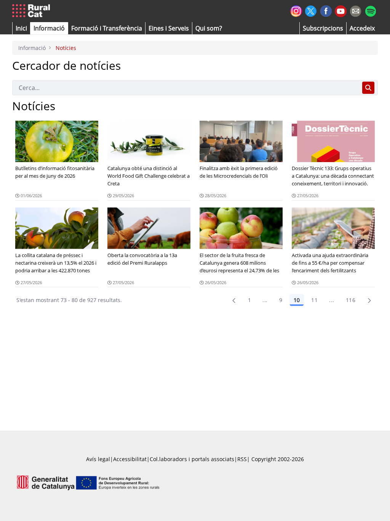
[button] (21, 28)
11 (314, 300)
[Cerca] (368, 88)
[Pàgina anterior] (234, 300)
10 (297, 300)
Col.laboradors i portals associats (192, 459)
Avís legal (98, 459)
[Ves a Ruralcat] (32, 11)
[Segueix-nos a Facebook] (326, 10)
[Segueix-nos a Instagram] (296, 10)
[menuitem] (106, 28)
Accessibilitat (130, 459)
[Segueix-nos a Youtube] (341, 10)
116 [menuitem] (350, 300)
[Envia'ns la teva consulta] (355, 10)
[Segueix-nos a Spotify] (370, 10)
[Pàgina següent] (369, 300)
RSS (242, 459)
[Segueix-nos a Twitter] (311, 10)
